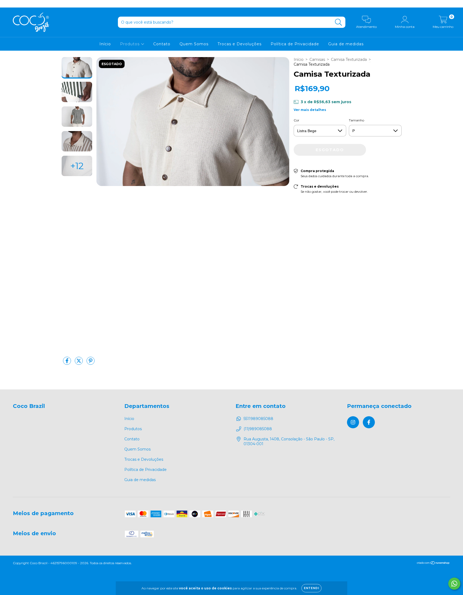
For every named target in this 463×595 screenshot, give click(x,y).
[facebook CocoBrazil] (15, 3)
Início (105, 44)
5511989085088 (258, 418)
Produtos (130, 44)
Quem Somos (194, 44)
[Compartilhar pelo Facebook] (67, 362)
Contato (161, 44)
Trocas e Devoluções (240, 44)
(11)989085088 (258, 428)
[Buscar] (338, 22)
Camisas (317, 59)
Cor (296, 120)
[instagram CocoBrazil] (8, 3)
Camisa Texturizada (349, 59)
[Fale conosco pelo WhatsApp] (454, 584)
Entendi (311, 588)
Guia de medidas (346, 44)
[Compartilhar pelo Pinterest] (91, 362)
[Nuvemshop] (433, 563)
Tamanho (356, 120)
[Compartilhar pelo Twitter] (79, 362)
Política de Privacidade (295, 44)
